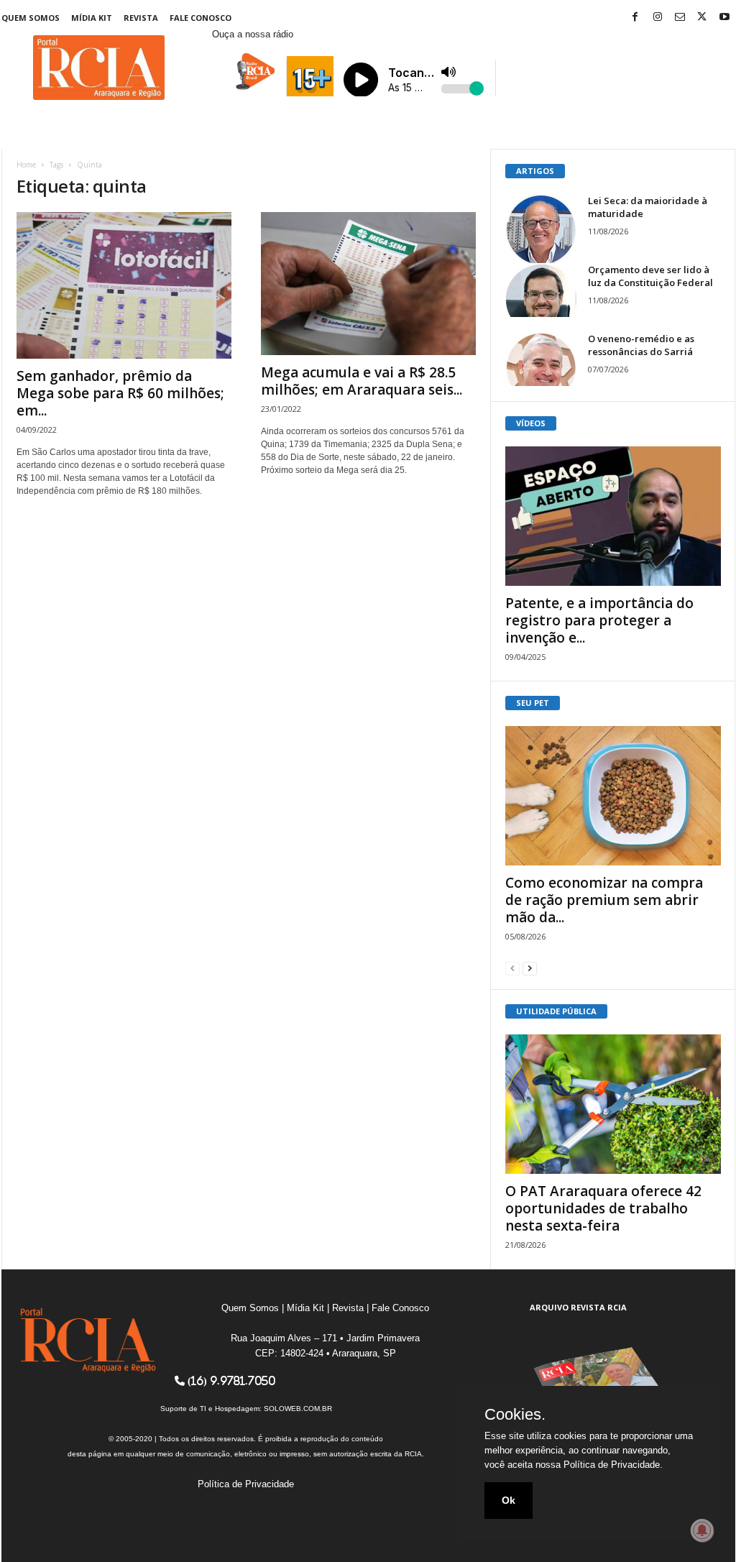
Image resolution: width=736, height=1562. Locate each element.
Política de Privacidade (246, 1484)
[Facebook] (635, 17)
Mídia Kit (91, 17)
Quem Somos (30, 17)
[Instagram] (657, 17)
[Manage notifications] (702, 1530)
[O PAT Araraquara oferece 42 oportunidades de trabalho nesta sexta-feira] (613, 1104)
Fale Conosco (200, 17)
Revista (141, 17)
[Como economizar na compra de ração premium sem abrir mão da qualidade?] (613, 795)
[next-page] (530, 967)
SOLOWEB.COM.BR (298, 1408)
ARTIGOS (535, 170)
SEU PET (532, 702)
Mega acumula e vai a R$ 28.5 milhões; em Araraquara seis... (361, 381)
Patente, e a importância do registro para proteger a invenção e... (599, 620)
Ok (508, 1500)
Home (26, 165)
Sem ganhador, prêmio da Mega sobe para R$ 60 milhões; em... (120, 393)
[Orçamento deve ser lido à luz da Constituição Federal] (541, 290)
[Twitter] (702, 17)
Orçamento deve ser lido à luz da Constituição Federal (650, 276)
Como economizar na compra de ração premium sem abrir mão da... (604, 900)
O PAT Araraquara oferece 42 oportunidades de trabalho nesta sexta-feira (603, 1208)
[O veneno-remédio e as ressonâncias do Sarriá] (541, 359)
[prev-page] (512, 967)
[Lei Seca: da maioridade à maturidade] (541, 230)
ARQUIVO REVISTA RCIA (578, 1307)
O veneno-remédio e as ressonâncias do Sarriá (641, 345)
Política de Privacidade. (613, 1464)
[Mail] (680, 17)
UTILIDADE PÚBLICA (556, 1011)
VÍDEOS (531, 423)
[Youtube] (724, 17)
